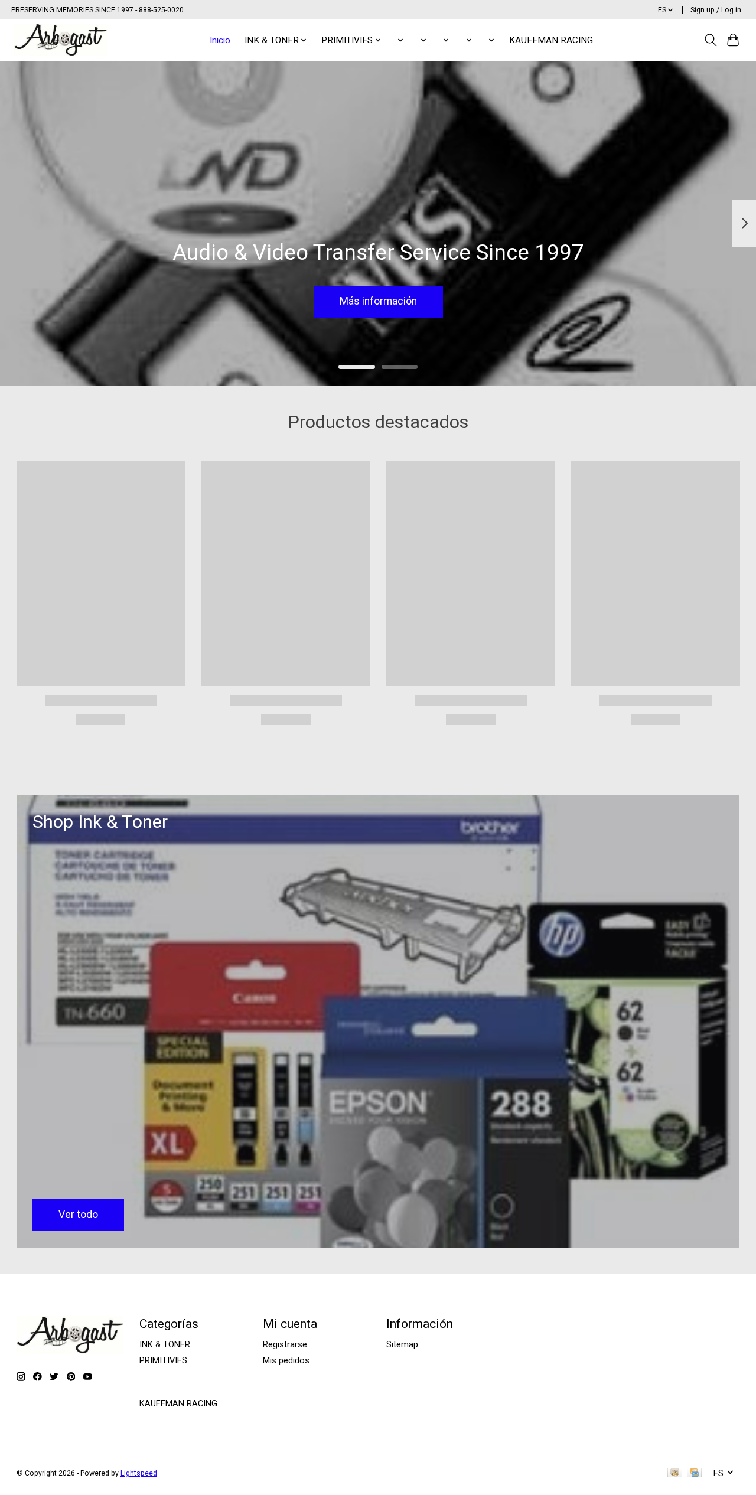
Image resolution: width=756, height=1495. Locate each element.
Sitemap (402, 1344)
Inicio (220, 40)
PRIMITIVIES (163, 1360)
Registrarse (285, 1344)
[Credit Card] (694, 1473)
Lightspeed (138, 1473)
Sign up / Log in (715, 10)
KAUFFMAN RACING (551, 40)
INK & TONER (164, 1344)
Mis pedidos (286, 1360)
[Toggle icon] (710, 40)
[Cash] (674, 1473)
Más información (378, 301)
